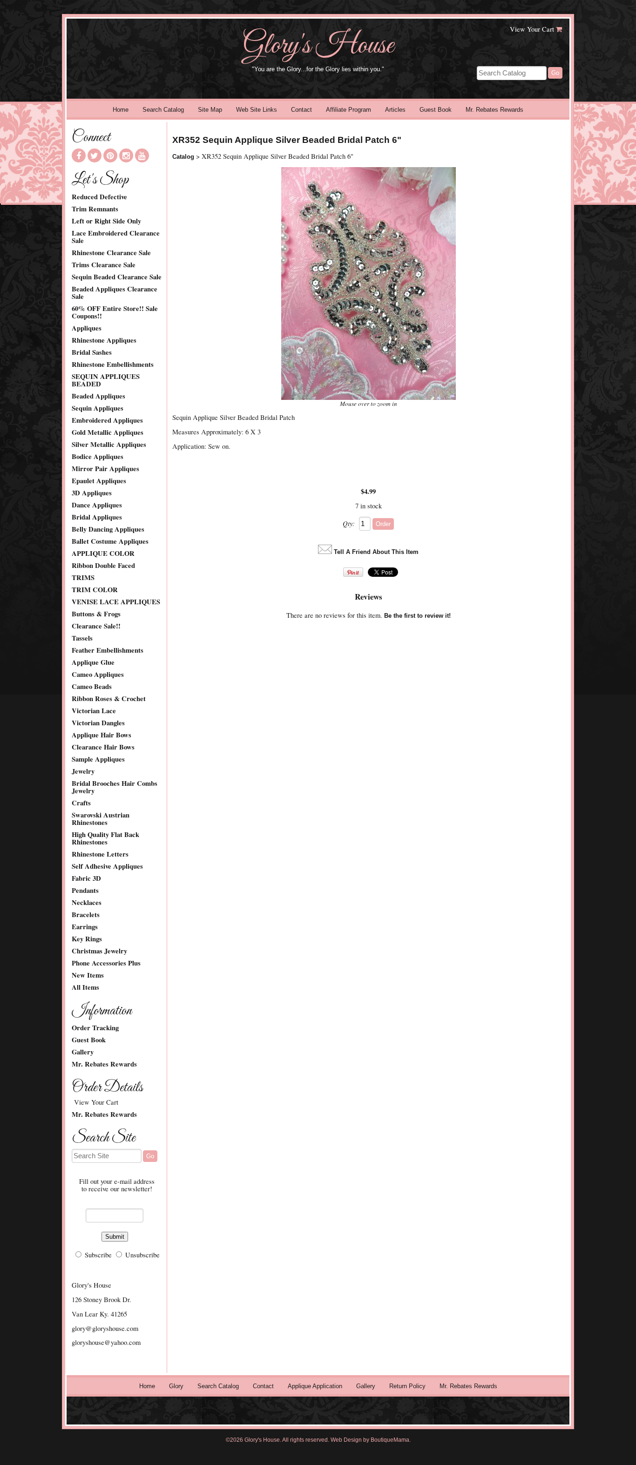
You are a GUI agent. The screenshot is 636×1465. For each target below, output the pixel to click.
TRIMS (83, 577)
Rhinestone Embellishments (113, 364)
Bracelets (86, 914)
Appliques (86, 328)
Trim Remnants (95, 209)
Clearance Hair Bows (103, 747)
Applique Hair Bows (101, 735)
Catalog (183, 156)
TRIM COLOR (95, 590)
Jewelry (83, 771)
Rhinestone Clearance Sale (111, 253)
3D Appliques (92, 493)
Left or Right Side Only (106, 221)
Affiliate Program (348, 109)
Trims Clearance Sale (103, 265)
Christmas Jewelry (99, 951)
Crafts (81, 803)
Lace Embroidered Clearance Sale (116, 237)
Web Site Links (256, 109)
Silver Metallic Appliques (109, 444)
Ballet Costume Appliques (110, 541)
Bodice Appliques (97, 456)
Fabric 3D (86, 878)
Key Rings (87, 939)
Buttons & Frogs (96, 614)
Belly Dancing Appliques (108, 529)
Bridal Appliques (97, 517)
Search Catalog (163, 109)
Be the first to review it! (417, 615)
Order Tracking (95, 1028)
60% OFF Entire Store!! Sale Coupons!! (115, 312)
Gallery (83, 1052)
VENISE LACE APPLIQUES (116, 602)
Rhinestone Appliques (104, 340)
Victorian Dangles (98, 723)
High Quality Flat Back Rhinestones (105, 838)
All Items (85, 987)
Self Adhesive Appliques (107, 866)
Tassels (82, 638)
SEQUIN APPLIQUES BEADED (106, 380)
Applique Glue (93, 662)
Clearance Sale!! (96, 626)
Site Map (210, 109)
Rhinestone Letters (100, 854)
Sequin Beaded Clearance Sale (117, 277)
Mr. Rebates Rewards (494, 109)
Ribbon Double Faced (103, 565)
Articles (395, 109)
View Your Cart (532, 29)
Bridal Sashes (92, 352)
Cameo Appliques (98, 674)
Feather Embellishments (107, 650)
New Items (88, 975)
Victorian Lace (94, 711)
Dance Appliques (97, 505)
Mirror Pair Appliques (105, 469)
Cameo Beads (92, 686)
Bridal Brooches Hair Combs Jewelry (114, 787)
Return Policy (407, 1386)
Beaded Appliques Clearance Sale (114, 292)
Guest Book (435, 109)
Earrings (85, 927)
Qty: (349, 523)
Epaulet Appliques (99, 481)
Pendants (85, 890)
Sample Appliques (98, 759)
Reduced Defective (99, 197)
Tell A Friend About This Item (376, 551)
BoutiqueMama (390, 1440)
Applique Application (315, 1386)
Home (121, 109)
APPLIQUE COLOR (103, 553)
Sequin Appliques (97, 408)
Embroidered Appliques (107, 420)
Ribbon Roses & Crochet (109, 698)
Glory (176, 1386)
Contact (301, 109)
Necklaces (86, 902)
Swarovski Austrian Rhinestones (100, 818)
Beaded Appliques (98, 396)
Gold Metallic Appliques (107, 432)
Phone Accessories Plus (106, 963)
